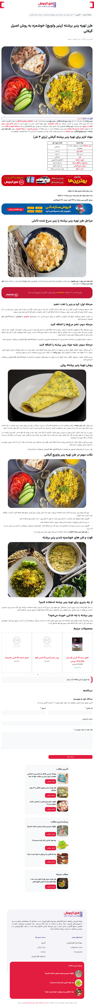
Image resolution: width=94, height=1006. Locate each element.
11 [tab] (63, 674)
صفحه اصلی (87, 15)
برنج (77, 169)
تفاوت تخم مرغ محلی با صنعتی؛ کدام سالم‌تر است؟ (43, 803)
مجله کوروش (20, 129)
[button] (2, 39)
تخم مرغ (80, 151)
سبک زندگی (42, 947)
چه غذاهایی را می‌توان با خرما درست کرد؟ (41, 854)
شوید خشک (80, 160)
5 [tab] (41, 674)
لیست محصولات (76, 947)
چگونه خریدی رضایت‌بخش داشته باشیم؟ (41, 826)
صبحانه (68, 131)
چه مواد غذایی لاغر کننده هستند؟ (44, 840)
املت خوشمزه (53, 123)
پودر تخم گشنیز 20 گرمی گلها (17, 657)
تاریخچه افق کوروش (38, 956)
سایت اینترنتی (87, 719)
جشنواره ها (78, 952)
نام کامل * (89, 708)
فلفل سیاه (76, 163)
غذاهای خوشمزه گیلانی (24, 121)
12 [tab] (67, 674)
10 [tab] (60, 674)
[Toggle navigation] (90, 5)
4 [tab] (38, 674)
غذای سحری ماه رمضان (75, 129)
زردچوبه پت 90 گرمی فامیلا (77, 657)
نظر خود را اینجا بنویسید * (83, 730)
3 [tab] (34, 674)
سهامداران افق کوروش (74, 943)
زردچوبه (84, 163)
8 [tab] (52, 674)
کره (80, 157)
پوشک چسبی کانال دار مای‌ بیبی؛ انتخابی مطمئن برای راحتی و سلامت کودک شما (41, 775)
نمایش (79, 118)
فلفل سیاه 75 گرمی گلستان (47, 657)
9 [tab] (56, 674)
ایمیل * (43, 708)
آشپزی (78, 15)
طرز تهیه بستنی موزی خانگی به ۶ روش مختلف (42, 789)
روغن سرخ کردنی (80, 166)
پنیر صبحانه (87, 146)
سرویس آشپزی (32, 129)
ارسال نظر (70, 757)
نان (82, 169)
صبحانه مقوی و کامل (12, 126)
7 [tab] (49, 674)
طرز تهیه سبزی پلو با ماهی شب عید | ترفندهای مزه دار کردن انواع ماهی (43, 880)
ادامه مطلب (51, 781)
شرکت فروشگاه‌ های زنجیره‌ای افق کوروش (35, 1003)
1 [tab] (27, 674)
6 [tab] (45, 674)
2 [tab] (30, 674)
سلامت (43, 952)
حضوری (27, 316)
